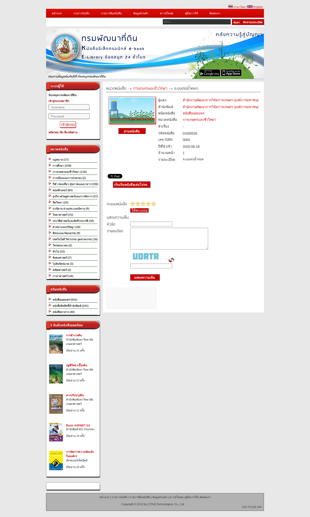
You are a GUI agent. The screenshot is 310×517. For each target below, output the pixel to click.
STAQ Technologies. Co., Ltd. (167, 504)
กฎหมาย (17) (60, 159)
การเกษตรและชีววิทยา (150, 88)
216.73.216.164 (252, 507)
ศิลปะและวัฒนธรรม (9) (65, 233)
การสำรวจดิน (74, 335)
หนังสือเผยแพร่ (193, 113)
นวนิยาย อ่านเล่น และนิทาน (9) (70, 208)
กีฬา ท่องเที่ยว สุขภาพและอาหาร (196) (74, 184)
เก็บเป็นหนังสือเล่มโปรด (130, 184)
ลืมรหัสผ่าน (70, 132)
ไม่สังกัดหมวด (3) (62, 263)
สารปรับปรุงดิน (75, 395)
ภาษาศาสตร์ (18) (62, 276)
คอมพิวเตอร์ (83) (62, 190)
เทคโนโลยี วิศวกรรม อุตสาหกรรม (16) (74, 239)
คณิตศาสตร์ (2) (61, 270)
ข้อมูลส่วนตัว (140, 13)
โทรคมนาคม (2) (61, 245)
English (258, 7)
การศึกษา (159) (61, 165)
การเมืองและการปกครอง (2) (68, 178)
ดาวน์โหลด (166, 13)
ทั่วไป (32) (58, 251)
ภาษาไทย (239, 7)
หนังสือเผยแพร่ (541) (64, 299)
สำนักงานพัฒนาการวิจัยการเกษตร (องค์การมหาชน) (220, 100)
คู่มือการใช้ (191, 13)
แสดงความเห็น (143, 277)
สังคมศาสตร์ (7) (61, 257)
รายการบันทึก (81, 13)
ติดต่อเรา (214, 13)
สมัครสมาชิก (56, 132)
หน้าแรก (57, 13)
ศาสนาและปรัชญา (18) (65, 227)
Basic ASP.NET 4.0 (78, 425)
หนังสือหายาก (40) (63, 312)
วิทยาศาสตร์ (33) (62, 214)
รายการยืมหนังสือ (111, 13)
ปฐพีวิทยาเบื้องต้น (76, 365)
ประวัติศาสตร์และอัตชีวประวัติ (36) (72, 221)
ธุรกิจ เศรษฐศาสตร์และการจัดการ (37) (74, 196)
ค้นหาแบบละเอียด (253, 22)
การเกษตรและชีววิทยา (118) (69, 171)
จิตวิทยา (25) (59, 202)
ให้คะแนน (139, 210)
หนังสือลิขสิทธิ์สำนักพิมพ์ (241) (70, 305)
